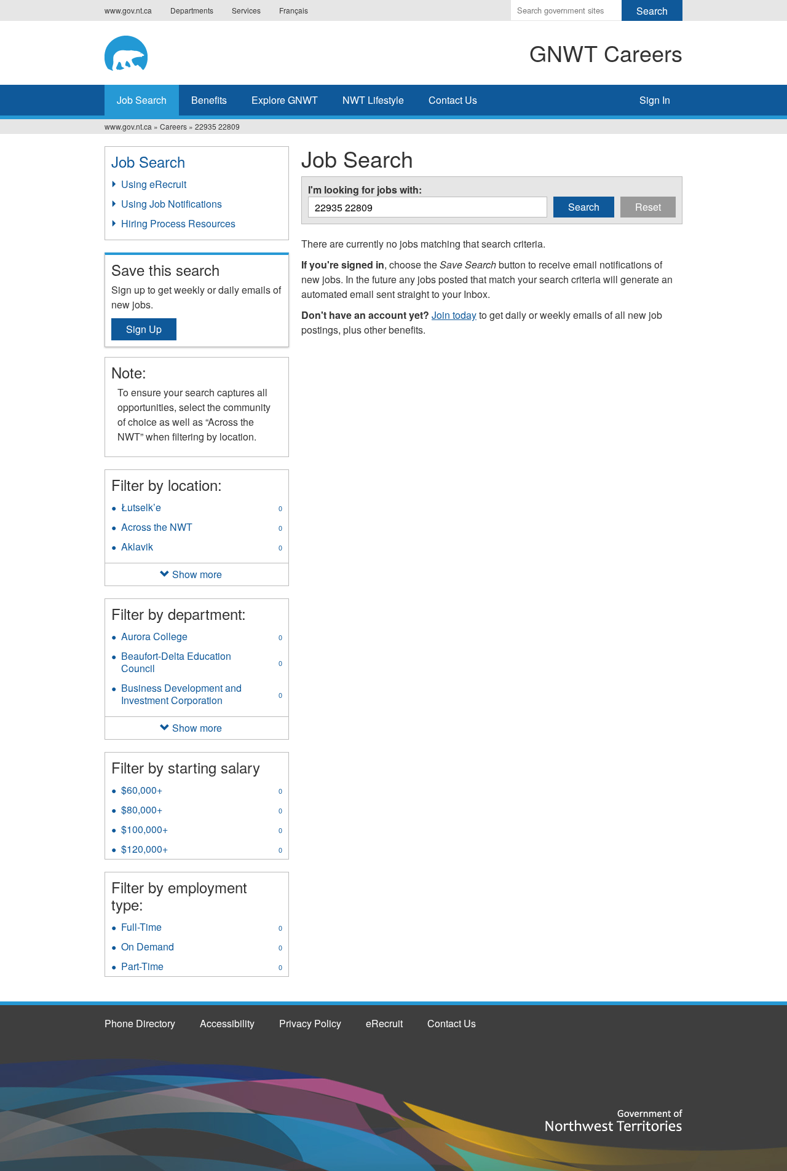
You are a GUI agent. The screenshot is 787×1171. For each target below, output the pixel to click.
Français (293, 10)
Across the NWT (201, 528)
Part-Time (201, 967)
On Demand (201, 948)
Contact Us (453, 100)
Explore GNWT (284, 100)
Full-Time (201, 928)
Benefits (209, 100)
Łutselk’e (201, 508)
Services (246, 10)
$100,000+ (201, 830)
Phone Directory (140, 1023)
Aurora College (201, 637)
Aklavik (201, 548)
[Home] (168, 51)
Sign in (654, 100)
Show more (197, 574)
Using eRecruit (153, 184)
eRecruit (384, 1023)
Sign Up (144, 329)
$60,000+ (201, 791)
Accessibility (227, 1023)
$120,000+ (201, 850)
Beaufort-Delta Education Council (201, 663)
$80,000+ (201, 811)
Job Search (142, 100)
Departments (191, 10)
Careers (173, 126)
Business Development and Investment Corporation (201, 695)
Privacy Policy (310, 1023)
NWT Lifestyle (373, 100)
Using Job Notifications (171, 204)
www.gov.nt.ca (128, 10)
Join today (454, 315)
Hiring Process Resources (178, 223)
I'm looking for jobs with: (365, 190)
